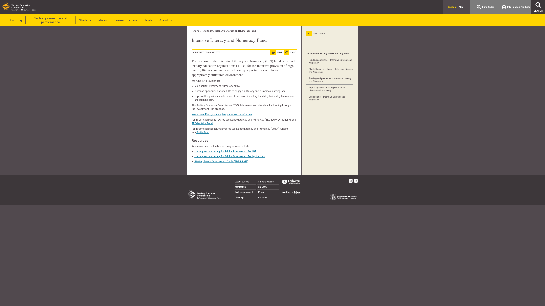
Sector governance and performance (50, 20)
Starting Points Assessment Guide (221, 161)
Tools (148, 20)
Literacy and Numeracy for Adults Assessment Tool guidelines (229, 156)
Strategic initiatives (93, 20)
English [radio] (452, 7)
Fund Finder (319, 33)
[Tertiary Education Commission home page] (18, 6)
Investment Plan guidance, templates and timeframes (222, 114)
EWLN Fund (202, 132)
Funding (16, 20)
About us (165, 20)
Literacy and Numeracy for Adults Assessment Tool (223, 151)
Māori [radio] (462, 7)
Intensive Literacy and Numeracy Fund (235, 31)
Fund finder (207, 31)
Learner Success (125, 20)
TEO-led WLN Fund (202, 123)
